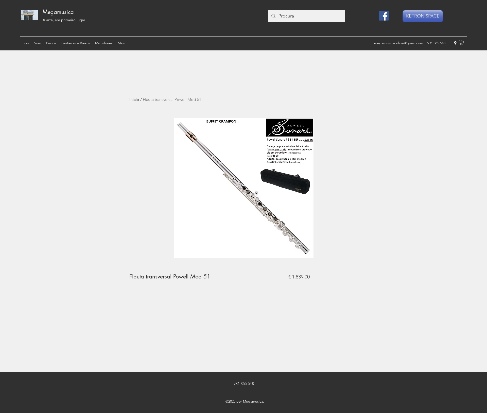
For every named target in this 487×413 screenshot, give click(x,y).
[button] (461, 43)
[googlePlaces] (455, 43)
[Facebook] (384, 16)
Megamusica (58, 11)
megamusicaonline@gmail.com (398, 43)
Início (134, 99)
